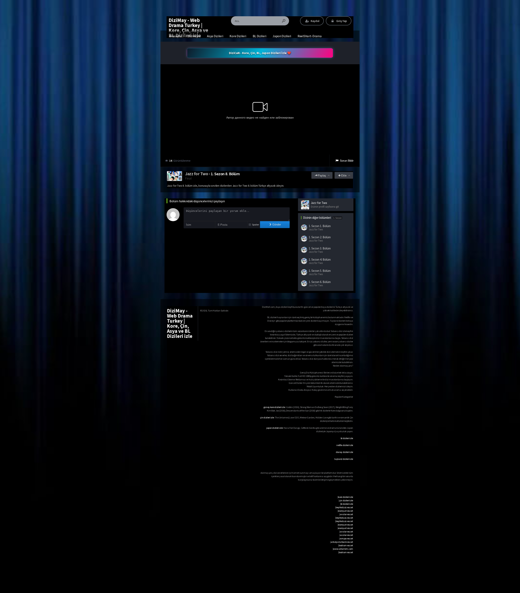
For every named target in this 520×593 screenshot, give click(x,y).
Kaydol (314, 21)
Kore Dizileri (238, 36)
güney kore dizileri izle (274, 407)
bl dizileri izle (347, 438)
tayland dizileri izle (343, 458)
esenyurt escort (345, 510)
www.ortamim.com (343, 548)
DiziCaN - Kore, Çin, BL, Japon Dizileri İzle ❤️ (260, 53)
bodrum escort (346, 545)
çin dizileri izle (267, 417)
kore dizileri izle (345, 496)
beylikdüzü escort (344, 507)
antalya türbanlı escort (342, 541)
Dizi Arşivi (194, 36)
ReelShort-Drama (310, 36)
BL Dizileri (259, 36)
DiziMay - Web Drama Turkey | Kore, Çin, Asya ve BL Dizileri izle (188, 28)
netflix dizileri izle (344, 445)
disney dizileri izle (344, 452)
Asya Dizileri (215, 36)
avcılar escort (346, 514)
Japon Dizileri (282, 36)
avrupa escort (346, 538)
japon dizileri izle (274, 427)
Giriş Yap (341, 21)
